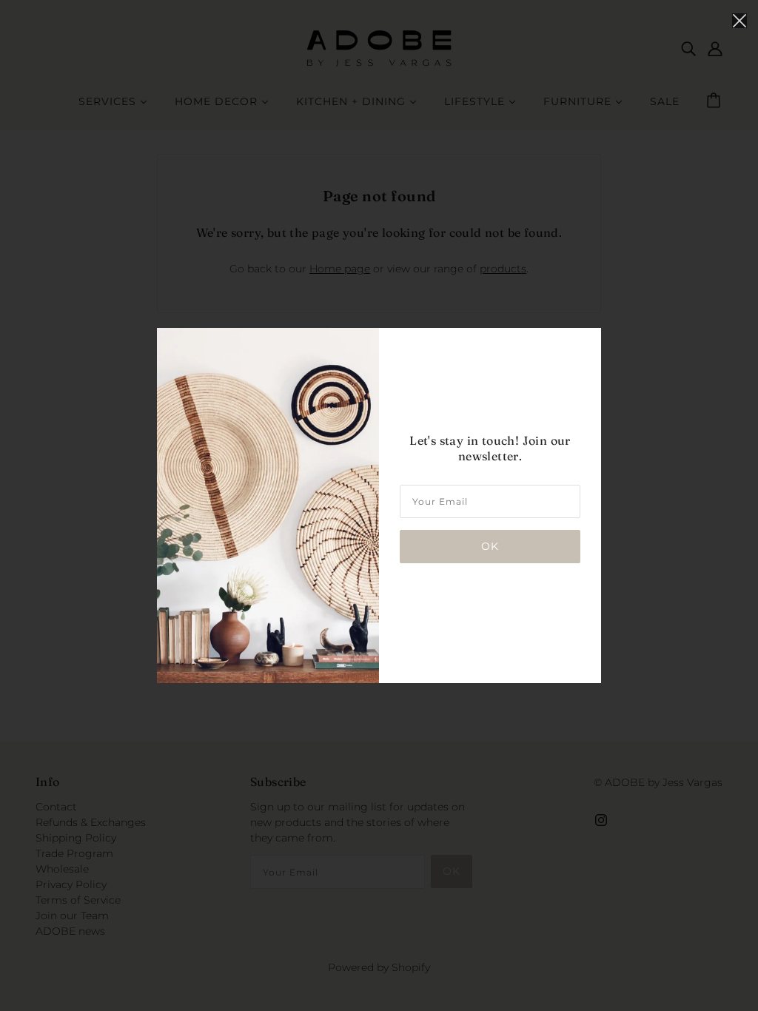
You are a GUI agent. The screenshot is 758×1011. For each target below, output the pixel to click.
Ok (490, 546)
